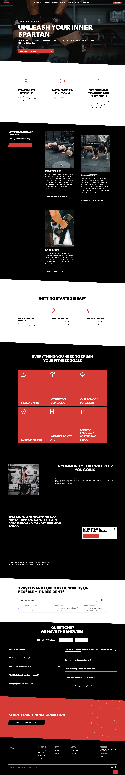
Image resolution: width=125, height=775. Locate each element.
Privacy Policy (75, 750)
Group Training (42, 750)
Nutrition (40, 758)
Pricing (62, 3)
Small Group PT (42, 752)
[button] (38, 3)
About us (70, 3)
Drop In (47, 3)
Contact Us (57, 753)
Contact (86, 3)
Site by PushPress (33, 767)
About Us (56, 750)
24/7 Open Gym (42, 755)
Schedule (55, 3)
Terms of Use (74, 753)
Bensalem (102, 756)
